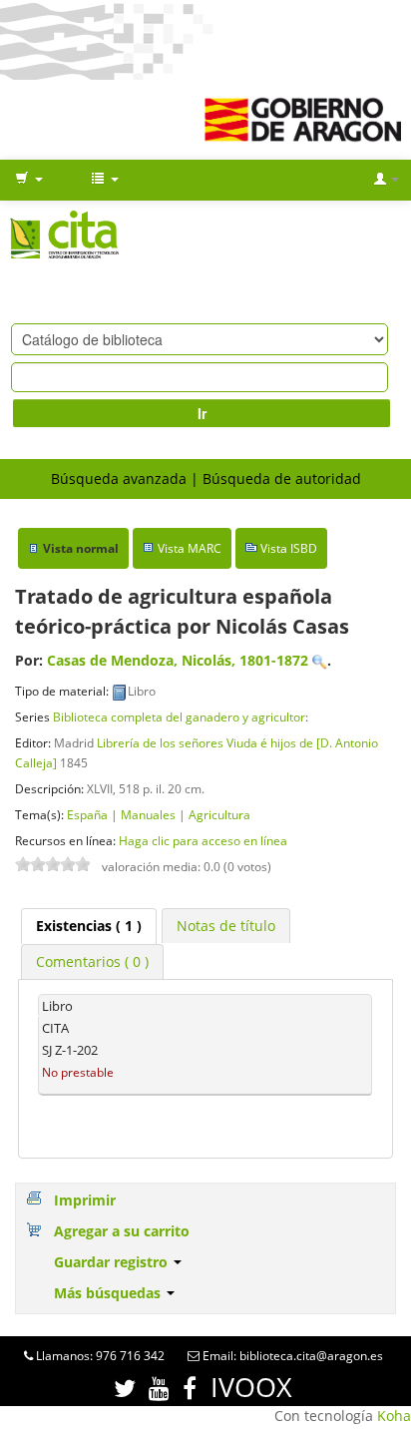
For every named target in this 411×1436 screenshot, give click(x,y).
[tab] (89, 926)
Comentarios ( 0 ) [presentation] (92, 961)
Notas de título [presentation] (226, 925)
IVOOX (251, 1386)
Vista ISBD (288, 548)
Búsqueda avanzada (119, 478)
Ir (202, 413)
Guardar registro (113, 1261)
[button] (29, 180)
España (87, 814)
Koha (394, 1415)
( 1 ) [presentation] (89, 925)
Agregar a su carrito (122, 1230)
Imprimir (85, 1200)
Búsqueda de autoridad (282, 478)
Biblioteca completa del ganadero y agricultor (179, 716)
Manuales (148, 814)
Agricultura (219, 814)
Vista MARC (189, 548)
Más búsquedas (109, 1292)
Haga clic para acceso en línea (203, 840)
